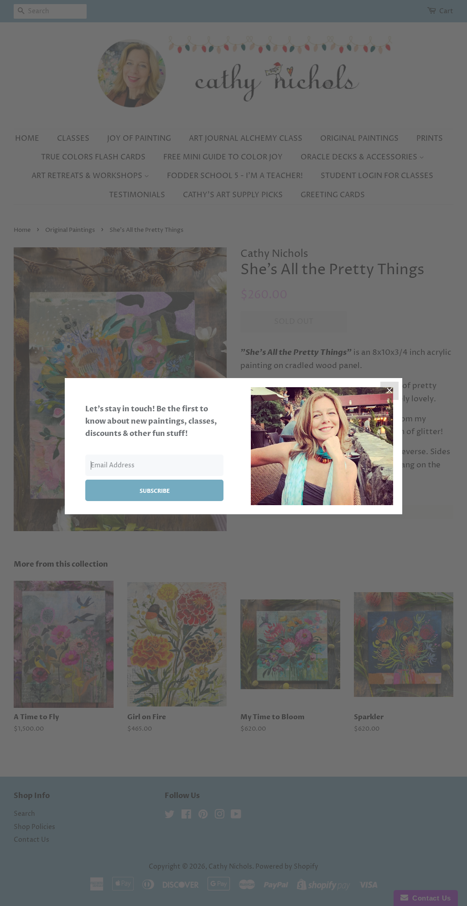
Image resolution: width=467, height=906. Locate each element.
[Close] (389, 391)
